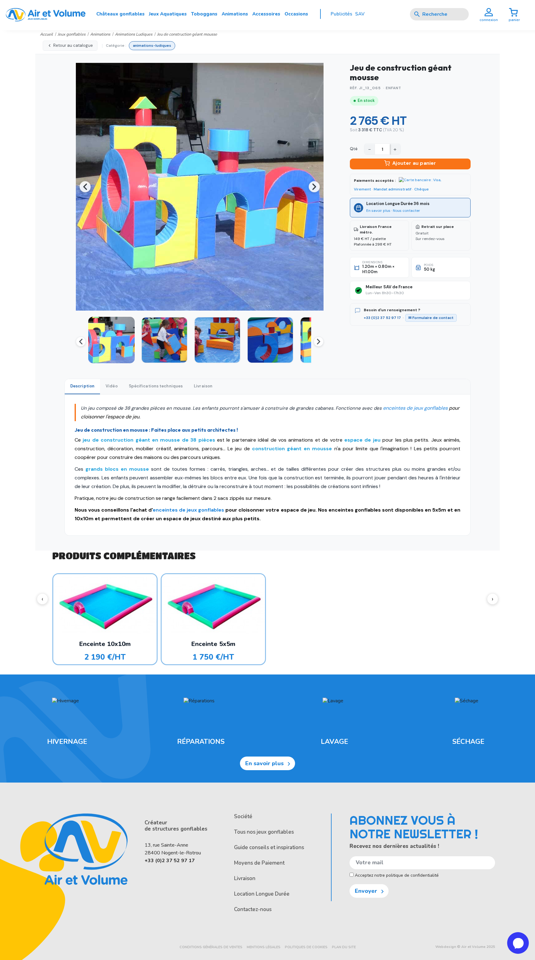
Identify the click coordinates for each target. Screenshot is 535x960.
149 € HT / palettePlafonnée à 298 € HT (373, 235)
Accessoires (266, 14)
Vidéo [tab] (112, 386)
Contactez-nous (253, 909)
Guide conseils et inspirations (269, 847)
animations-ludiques (152, 45)
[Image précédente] (85, 186)
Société (243, 816)
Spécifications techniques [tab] (156, 386)
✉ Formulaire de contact (431, 317)
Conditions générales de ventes (211, 947)
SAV (360, 14)
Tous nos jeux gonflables (264, 832)
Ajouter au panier (414, 163)
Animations (235, 14)
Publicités (341, 14)
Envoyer (370, 891)
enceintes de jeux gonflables (415, 408)
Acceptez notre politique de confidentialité (396, 875)
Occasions (296, 14)
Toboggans (204, 14)
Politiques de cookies (306, 947)
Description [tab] (82, 386)
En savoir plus (378, 210)
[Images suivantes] (319, 342)
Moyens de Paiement (259, 862)
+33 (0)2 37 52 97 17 (382, 317)
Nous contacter (406, 210)
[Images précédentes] (81, 342)
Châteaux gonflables (120, 14)
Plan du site (344, 947)
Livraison (244, 878)
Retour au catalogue (73, 45)
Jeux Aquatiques (168, 14)
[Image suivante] (314, 186)
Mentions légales (264, 947)
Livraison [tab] (203, 386)
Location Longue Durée (261, 893)
